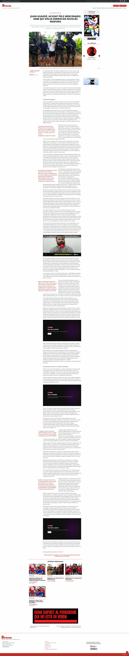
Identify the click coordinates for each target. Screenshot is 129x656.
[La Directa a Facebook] (120, 1)
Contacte (47, 647)
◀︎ (84, 55)
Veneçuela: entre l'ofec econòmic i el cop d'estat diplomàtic (36, 601)
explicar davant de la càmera (71, 231)
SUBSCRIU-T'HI (116, 5)
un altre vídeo (64, 258)
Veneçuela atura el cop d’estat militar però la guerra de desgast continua (37, 579)
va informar (58, 196)
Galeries (120, 8)
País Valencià (8, 8)
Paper (124, 8)
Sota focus (94, 8)
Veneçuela (67, 556)
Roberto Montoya (35, 70)
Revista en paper (48, 646)
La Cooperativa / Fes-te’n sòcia (50, 642)
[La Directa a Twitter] (122, 1)
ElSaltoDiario (32, 72)
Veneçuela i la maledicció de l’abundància (55, 579)
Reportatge (103, 8)
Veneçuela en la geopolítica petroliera (73, 579)
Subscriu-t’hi (47, 644)
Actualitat (99, 8)
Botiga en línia (48, 645)
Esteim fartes (91, 59)
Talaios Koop (120, 654)
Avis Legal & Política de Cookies (51, 649)
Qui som (46, 641)
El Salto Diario (60, 552)
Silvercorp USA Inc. (58, 556)
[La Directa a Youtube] (124, 1)
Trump (63, 556)
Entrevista (113, 8)
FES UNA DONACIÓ (123, 5)
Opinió (117, 8)
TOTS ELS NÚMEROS (91, 38)
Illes (11, 8)
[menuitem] (3, 8)
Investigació (108, 8)
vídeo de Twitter (77, 129)
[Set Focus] (112, 6)
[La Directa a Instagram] (126, 1)
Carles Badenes (33, 582)
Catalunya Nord (15, 8)
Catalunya (3, 8)
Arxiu (33, 583)
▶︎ (99, 55)
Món (19, 8)
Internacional (55, 13)
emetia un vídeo (48, 173)
